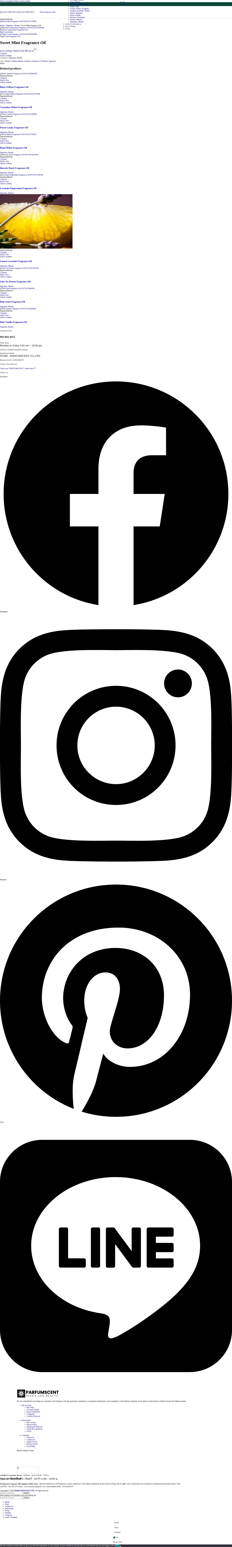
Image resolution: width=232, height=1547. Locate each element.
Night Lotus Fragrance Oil (10, 36)
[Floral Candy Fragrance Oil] (18, 114)
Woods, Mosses (76, 20)
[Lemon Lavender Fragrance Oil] (36, 248)
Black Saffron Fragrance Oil (14, 87)
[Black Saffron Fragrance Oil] (18, 74)
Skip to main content (22, 1)
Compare (8, 1515)
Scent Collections (33, 1412)
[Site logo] (8, 12)
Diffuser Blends (17, 61)
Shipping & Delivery (35, 1427)
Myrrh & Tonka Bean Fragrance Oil (14, 30)
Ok (117, 1546)
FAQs (29, 1431)
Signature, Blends (76, 22)
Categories (31, 1414)
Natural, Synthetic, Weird (79, 11)
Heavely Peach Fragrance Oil (14, 168)
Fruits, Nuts (74, 6)
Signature (52, 61)
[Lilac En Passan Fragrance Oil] (19, 268)
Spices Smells (75, 15)
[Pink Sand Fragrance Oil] (17, 288)
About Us (30, 1437)
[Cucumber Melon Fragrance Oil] (20, 94)
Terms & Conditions (34, 1429)
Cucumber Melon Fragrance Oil (16, 107)
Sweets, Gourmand (77, 17)
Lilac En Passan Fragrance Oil (15, 281)
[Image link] (28, 1458)
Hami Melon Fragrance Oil (13, 147)
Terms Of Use (32, 1442)
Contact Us (31, 1440)
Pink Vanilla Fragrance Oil (13, 322)
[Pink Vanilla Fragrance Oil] (18, 309)
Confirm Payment (33, 1416)
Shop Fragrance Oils (47, 12)
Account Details (33, 1410)
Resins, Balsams (76, 13)
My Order (30, 1407)
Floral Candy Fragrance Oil (14, 127)
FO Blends (43, 61)
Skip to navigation (7, 1)
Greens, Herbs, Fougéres (79, 9)
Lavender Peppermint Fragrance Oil (18, 188)
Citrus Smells (75, 2)
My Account (26, 1405)
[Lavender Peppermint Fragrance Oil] (21, 175)
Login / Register (11, 1517)
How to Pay (31, 1422)
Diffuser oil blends (31, 61)
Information (26, 1420)
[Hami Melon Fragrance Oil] (18, 134)
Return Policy (32, 1425)
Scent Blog (31, 1446)
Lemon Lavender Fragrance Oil (16, 261)
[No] (120, 1546)
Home (2, 25)
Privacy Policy (32, 1444)
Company (25, 1435)
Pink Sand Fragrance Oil (12, 301)
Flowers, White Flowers (79, 4)
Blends (7, 61)
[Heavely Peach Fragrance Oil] (19, 155)
